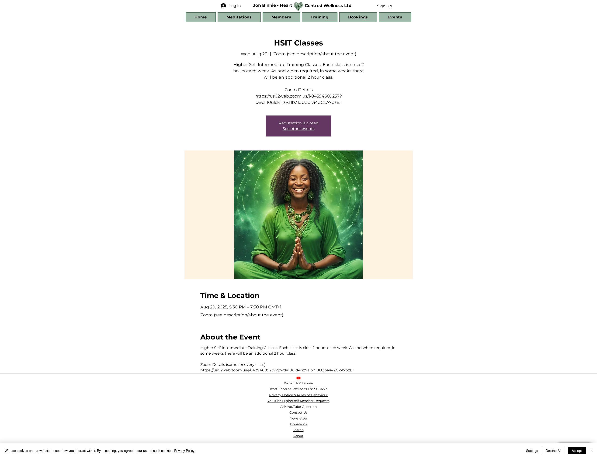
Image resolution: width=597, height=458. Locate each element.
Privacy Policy (184, 450)
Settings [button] (532, 450)
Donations (298, 424)
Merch (298, 430)
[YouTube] (298, 378)
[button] (384, 5)
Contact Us (298, 412)
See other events (299, 128)
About (298, 436)
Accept (577, 450)
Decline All (553, 450)
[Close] (591, 450)
